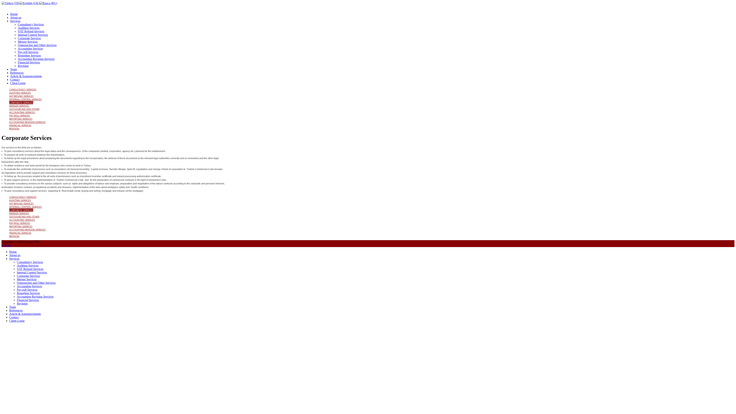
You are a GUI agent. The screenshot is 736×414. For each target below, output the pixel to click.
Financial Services (20, 125)
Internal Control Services (25, 99)
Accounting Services (22, 112)
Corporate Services (21, 102)
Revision (14, 128)
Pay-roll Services (19, 115)
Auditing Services (20, 92)
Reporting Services (20, 119)
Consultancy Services (22, 89)
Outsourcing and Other (24, 109)
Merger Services (19, 106)
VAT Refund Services (21, 96)
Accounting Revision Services (27, 122)
